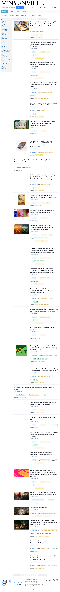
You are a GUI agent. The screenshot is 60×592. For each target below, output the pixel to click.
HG (34, 379)
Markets (4, 11)
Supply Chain (4, 66)
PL (56, 424)
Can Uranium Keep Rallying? (39, 507)
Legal (39, 361)
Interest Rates (41, 57)
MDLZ (43, 533)
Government (4, 45)
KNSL (37, 485)
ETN (34, 445)
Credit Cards (4, 30)
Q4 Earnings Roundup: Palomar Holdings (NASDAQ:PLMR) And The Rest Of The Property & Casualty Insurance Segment (42, 177)
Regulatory (43, 361)
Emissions (3, 39)
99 (38, 19)
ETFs (18, 11)
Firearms (3, 42)
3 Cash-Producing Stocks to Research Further (42, 328)
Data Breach (4, 32)
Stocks (11, 11)
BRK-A (35, 261)
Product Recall (4, 58)
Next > (45, 19)
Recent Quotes (30, 7)
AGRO (35, 533)
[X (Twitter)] (46, 583)
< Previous (16, 19)
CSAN (38, 533)
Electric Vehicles (4, 38)
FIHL (56, 409)
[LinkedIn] (53, 583)
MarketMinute (34, 530)
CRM (38, 358)
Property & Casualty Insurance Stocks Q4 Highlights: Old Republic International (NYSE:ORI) (43, 44)
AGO (34, 95)
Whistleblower (4, 67)
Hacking (3, 46)
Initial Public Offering (5, 49)
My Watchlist (43, 7)
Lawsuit (3, 53)
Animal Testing (4, 21)
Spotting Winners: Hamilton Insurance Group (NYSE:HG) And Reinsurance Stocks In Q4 (44, 369)
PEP (44, 238)
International (32, 15)
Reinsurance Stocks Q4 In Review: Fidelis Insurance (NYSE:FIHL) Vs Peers (43, 403)
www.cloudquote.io (35, 581)
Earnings (3, 35)
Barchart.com (34, 513)
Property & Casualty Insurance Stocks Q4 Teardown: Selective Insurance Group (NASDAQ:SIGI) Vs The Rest (43, 558)
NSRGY (42, 238)
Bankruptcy (3, 24)
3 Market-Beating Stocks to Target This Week (42, 418)
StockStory (34, 51)
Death (2, 33)
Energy (2, 41)
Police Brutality (4, 56)
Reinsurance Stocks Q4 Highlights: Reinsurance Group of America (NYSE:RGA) (43, 453)
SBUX (50, 533)
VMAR (45, 394)
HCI (34, 485)
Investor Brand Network (20, 394)
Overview (12, 15)
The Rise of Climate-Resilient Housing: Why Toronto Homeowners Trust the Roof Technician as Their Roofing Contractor (43, 24)
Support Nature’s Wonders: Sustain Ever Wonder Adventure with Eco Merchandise (43, 493)
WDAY (46, 358)
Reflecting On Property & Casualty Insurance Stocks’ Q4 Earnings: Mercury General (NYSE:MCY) (44, 434)
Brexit (2, 26)
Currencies (23, 15)
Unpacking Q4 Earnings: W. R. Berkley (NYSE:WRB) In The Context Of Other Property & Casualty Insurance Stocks (42, 270)
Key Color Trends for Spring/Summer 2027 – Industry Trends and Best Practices (43, 211)
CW (51, 424)
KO (39, 238)
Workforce (3, 68)
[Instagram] (57, 583)
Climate (36, 37)
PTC (40, 358)
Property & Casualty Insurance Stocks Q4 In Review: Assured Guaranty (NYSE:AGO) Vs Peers (43, 84)
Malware (3, 55)
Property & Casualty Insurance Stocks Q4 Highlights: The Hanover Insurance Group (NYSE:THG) (43, 64)
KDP (40, 533)
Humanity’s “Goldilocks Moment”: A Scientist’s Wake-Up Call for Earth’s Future (43, 196)
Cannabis (3, 28)
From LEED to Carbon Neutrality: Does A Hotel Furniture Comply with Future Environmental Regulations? (42, 123)
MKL (43, 261)
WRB (37, 281)
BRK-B (38, 261)
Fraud (2, 43)
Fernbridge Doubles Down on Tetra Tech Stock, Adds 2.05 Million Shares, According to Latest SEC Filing (43, 347)
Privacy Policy (28, 585)
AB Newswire (34, 152)
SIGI (56, 565)
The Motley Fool (34, 355)
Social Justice (4, 63)
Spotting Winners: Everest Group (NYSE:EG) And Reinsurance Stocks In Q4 (44, 104)
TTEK (43, 358)
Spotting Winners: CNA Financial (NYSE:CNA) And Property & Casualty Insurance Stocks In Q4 (41, 291)
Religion (3, 60)
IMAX (54, 424)
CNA (34, 301)
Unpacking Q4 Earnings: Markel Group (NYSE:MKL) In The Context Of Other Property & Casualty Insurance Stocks (42, 250)
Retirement (3, 62)
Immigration (4, 47)
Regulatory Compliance (6, 59)
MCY (37, 445)
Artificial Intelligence (5, 22)
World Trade (4, 70)
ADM (34, 238)
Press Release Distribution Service (38, 31)
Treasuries (39, 15)
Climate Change (4, 29)
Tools (24, 11)
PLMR (37, 187)
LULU (35, 338)
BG (37, 238)
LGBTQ (2, 54)
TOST (39, 338)
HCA (54, 548)
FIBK (52, 548)
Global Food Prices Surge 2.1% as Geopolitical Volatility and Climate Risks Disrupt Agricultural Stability (42, 227)
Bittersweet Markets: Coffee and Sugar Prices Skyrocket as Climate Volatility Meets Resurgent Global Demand (44, 522)
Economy (3, 37)
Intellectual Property (5, 50)
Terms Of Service (37, 585)
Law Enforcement (5, 51)
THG (37, 75)
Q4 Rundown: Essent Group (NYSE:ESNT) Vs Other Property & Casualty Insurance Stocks (44, 310)
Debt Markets (41, 98)
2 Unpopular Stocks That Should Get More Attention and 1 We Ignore (43, 542)
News (17, 15)
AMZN (35, 358)
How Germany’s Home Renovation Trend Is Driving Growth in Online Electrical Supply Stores (35, 161)
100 (41, 19)
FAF (34, 75)
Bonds (2, 25)
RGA (36, 379)
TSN (47, 238)
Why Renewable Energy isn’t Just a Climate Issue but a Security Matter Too (34, 388)
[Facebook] (50, 583)
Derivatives (3, 34)
